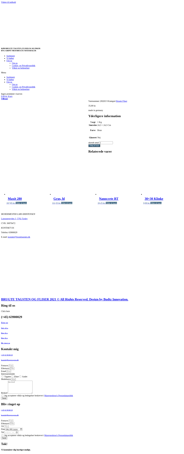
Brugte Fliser (121, 101)
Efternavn (5, 368)
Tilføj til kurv (94, 146)
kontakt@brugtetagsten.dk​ (10, 360)
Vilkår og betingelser (20, 68)
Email (4, 371)
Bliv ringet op (5, 343)
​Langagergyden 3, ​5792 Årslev (14, 218)
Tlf (2, 426)
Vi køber (10, 58)
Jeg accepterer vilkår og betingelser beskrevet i (38, 395)
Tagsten (7, 376)
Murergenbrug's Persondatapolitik (58, 395)
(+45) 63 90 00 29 (7, 355)
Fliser (16, 376)
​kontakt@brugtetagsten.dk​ (10, 415)
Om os (9, 61)
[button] (92, 72)
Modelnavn (6, 379)
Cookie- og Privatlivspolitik (23, 65)
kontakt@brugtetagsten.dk (19, 237)
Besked (4, 393)
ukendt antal (93, 142)
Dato (3, 429)
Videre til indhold (8, 2)
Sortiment (10, 56)
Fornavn (5, 365)
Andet (24, 376)
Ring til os (4, 333)
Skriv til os (4, 328)
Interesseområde (8, 374)
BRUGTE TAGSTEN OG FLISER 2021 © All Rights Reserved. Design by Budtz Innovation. (64, 299)
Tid (2, 432)
